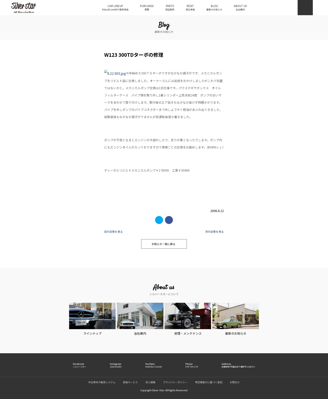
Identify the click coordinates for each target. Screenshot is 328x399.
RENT (190, 7)
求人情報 (150, 382)
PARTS (169, 7)
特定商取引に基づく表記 (208, 382)
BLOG (214, 7)
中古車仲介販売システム (101, 382)
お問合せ (235, 382)
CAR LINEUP (115, 7)
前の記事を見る (113, 231)
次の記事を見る (214, 231)
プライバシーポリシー (175, 382)
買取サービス (130, 382)
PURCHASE (147, 7)
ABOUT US (240, 7)
